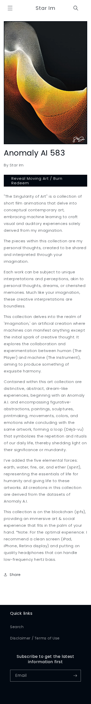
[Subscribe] (75, 676)
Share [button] (15, 574)
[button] (10, 8)
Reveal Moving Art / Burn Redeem (36, 181)
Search (17, 626)
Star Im (52, 700)
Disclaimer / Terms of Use (35, 638)
